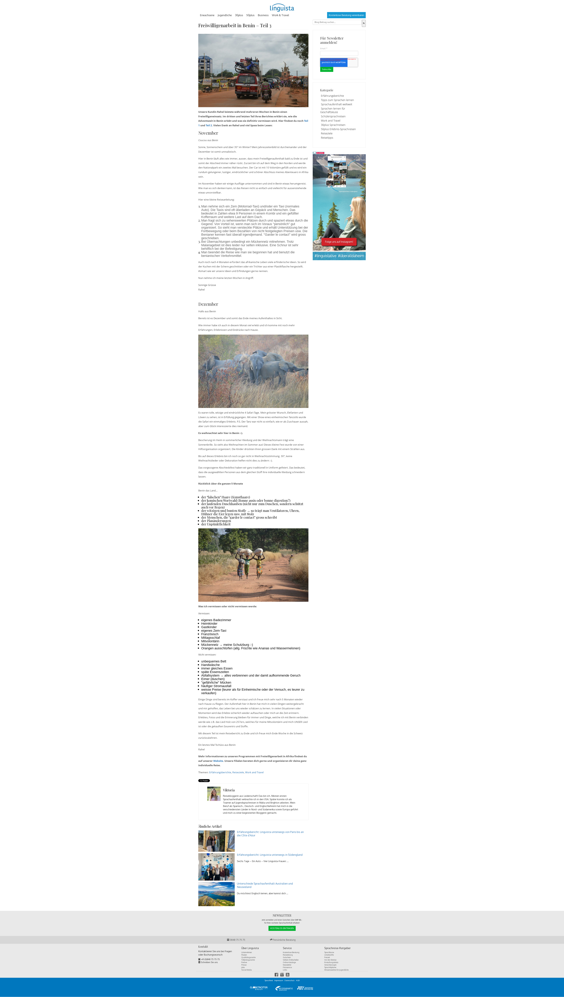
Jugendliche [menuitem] (225, 15)
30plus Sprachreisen (333, 125)
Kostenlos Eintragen (282, 928)
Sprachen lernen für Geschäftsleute (332, 110)
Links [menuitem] (285, 970)
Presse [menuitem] (243, 965)
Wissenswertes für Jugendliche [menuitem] (336, 970)
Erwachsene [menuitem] (207, 15)
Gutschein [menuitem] (287, 957)
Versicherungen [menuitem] (330, 965)
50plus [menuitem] (250, 15)
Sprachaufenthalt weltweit (336, 104)
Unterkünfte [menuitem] (329, 955)
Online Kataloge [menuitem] (289, 962)
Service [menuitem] (287, 948)
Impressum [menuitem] (278, 980)
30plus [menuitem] (239, 15)
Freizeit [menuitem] (327, 957)
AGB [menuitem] (297, 980)
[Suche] (364, 23)
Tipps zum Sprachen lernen (337, 100)
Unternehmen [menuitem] (246, 952)
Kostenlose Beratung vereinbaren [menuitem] (346, 15)
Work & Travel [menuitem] (280, 15)
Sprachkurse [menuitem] (329, 952)
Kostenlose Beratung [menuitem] (291, 952)
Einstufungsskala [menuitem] (331, 962)
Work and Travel (254, 772)
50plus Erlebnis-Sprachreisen (338, 129)
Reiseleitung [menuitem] (288, 955)
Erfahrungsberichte (220, 772)
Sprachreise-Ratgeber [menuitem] (337, 948)
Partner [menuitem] (244, 962)
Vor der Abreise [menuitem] (330, 960)
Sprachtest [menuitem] (269, 980)
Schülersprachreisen (333, 116)
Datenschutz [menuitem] (289, 980)
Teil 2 (209, 125)
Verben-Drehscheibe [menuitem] (290, 960)
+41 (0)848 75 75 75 (210, 959)
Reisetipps (327, 137)
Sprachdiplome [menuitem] (330, 967)
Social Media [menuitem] (246, 970)
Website (218, 761)
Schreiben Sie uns (209, 962)
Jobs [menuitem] (243, 967)
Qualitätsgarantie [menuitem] (248, 957)
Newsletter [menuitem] (287, 965)
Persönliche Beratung (284, 939)
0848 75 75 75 (237, 939)
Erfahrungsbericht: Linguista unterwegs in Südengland (270, 854)
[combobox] (337, 22)
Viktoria (229, 790)
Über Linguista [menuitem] (250, 948)
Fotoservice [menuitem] (287, 967)
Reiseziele (238, 772)
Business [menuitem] (263, 15)
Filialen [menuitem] (244, 955)
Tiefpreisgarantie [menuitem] (248, 960)
